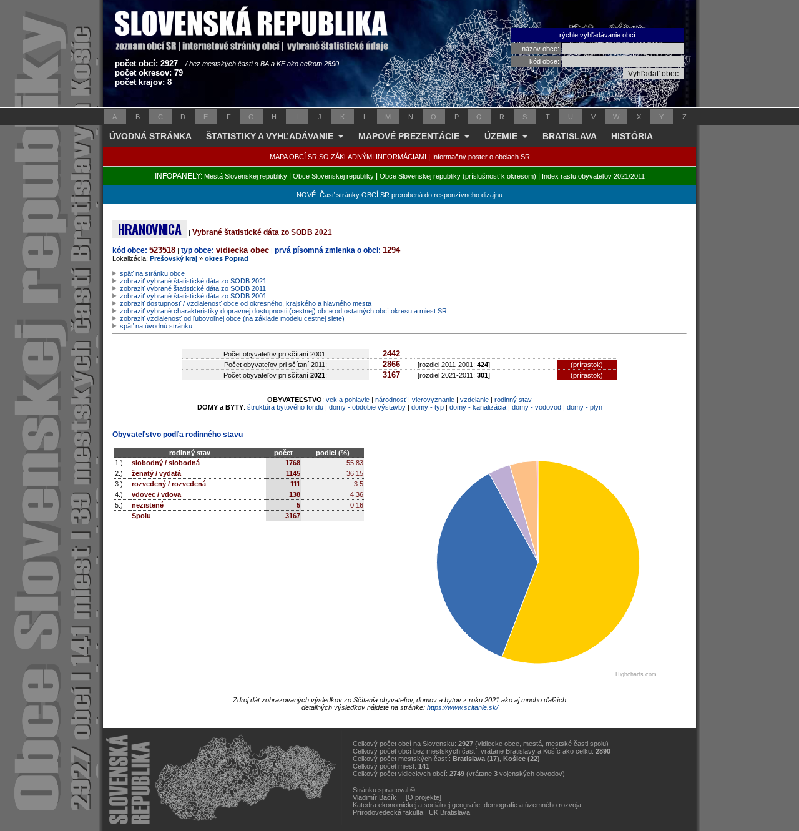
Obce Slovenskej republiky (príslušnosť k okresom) (458, 176)
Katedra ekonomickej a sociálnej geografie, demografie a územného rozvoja (467, 805)
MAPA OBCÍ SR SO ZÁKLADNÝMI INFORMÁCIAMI (348, 156)
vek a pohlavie (348, 399)
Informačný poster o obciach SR (481, 156)
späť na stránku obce (152, 273)
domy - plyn (584, 407)
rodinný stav (513, 399)
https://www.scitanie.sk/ (462, 707)
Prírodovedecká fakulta (388, 812)
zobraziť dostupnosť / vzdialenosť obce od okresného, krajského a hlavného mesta (245, 303)
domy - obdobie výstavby (367, 407)
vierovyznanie (433, 399)
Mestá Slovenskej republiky (245, 176)
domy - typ (427, 407)
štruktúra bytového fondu (285, 407)
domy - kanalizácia (477, 407)
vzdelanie (474, 399)
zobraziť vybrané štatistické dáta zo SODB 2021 (193, 281)
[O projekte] (423, 797)
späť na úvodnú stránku (156, 326)
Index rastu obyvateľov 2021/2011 (593, 176)
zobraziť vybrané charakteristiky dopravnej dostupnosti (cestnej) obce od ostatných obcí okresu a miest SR (283, 311)
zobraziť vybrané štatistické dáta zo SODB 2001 (193, 296)
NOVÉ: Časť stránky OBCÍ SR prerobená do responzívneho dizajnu (399, 195)
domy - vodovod (536, 407)
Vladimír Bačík (374, 797)
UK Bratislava (449, 812)
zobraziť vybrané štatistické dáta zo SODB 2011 (193, 288)
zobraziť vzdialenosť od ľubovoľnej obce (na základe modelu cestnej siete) (232, 318)
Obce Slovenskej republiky (333, 176)
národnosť (390, 399)
